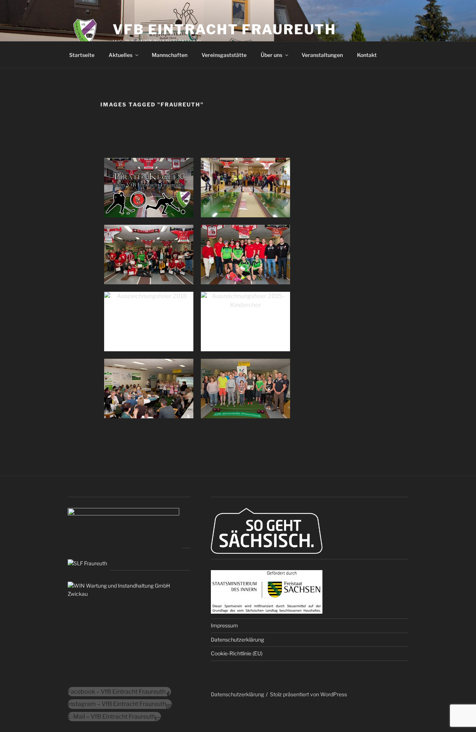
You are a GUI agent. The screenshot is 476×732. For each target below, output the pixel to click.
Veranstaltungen (322, 55)
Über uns (271, 55)
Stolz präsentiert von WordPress (308, 694)
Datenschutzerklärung (237, 639)
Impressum (224, 625)
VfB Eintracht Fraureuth (224, 29)
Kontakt (367, 55)
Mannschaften (169, 55)
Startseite (81, 55)
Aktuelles (120, 55)
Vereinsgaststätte (224, 55)
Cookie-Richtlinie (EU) (237, 653)
